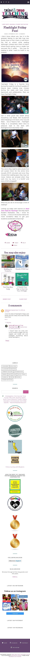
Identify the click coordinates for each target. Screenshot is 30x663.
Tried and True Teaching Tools (20, 654)
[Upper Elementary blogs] (15, 550)
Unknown (8, 310)
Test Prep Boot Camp (8, 288)
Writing (12, 377)
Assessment (5, 366)
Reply (6, 319)
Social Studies (22, 374)
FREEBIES (4, 374)
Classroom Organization (9, 368)
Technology (5, 377)
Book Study (13, 366)
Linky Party (5, 24)
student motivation (22, 24)
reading (12, 24)
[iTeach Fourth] (15, 512)
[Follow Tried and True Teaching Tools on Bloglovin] (15, 561)
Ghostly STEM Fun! (22, 269)
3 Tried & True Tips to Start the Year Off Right (22, 289)
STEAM (14, 374)
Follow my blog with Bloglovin (15, 467)
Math (10, 374)
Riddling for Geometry (8, 270)
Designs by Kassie (16, 655)
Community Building (7, 371)
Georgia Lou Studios (15, 656)
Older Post (23, 299)
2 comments (22, 33)
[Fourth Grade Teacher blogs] (15, 531)
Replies (9, 322)
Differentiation (19, 371)
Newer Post (7, 299)
